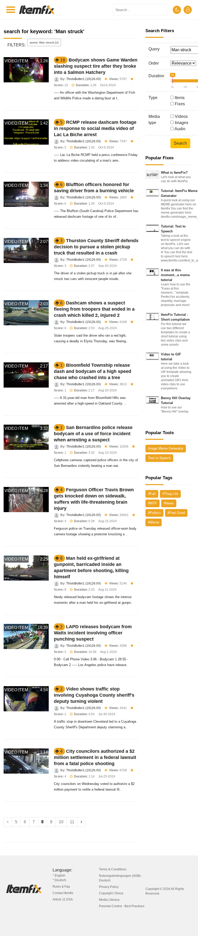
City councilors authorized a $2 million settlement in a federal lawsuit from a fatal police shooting (95, 757)
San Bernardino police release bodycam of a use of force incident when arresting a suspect (93, 433)
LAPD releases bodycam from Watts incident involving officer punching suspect (93, 633)
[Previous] (8, 822)
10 (61, 822)
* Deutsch (59, 880)
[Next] (81, 822)
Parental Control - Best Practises (121, 906)
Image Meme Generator (165, 448)
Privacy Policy (109, 887)
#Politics (154, 513)
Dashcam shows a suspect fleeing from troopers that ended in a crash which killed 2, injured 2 (94, 309)
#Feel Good (176, 513)
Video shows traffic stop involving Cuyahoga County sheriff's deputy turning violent (94, 695)
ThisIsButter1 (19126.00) (83, 79)
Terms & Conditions (112, 869)
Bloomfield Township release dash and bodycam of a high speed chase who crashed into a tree (92, 371)
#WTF (152, 503)
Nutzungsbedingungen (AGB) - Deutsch (120, 878)
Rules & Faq (61, 886)
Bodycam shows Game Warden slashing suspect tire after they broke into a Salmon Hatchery (95, 66)
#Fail (151, 494)
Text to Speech (159, 458)
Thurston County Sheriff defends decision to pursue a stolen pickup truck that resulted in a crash (96, 247)
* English (59, 875)
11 (72, 822)
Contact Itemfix (63, 893)
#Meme (153, 522)
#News (169, 503)
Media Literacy (109, 900)
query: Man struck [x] (44, 42)
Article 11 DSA (63, 899)
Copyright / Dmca (111, 893)
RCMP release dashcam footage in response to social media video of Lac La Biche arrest (95, 128)
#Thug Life (170, 494)
